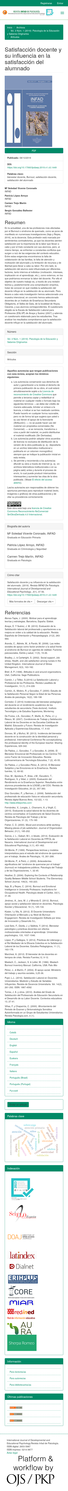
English (13, 1045)
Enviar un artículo (18, 1104)
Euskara (14, 1058)
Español (14, 1051)
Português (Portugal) (20, 1084)
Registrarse (46, 3)
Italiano (13, 1071)
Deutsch (14, 1038)
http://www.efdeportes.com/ (18, 802)
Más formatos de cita (20, 601)
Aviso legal (12, 1452)
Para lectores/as (18, 1371)
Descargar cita (44, 601)
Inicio (9, 27)
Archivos (20, 27)
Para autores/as (18, 1378)
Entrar (60, 3)
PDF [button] (34, 150)
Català (13, 1032)
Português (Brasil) (19, 1077)
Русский (14, 1090)
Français (14, 1064)
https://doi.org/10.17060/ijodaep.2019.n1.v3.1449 (32, 167)
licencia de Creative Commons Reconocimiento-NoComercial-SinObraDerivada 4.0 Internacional (29, 511)
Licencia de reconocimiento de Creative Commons (34, 393)
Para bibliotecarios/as (20, 1384)
